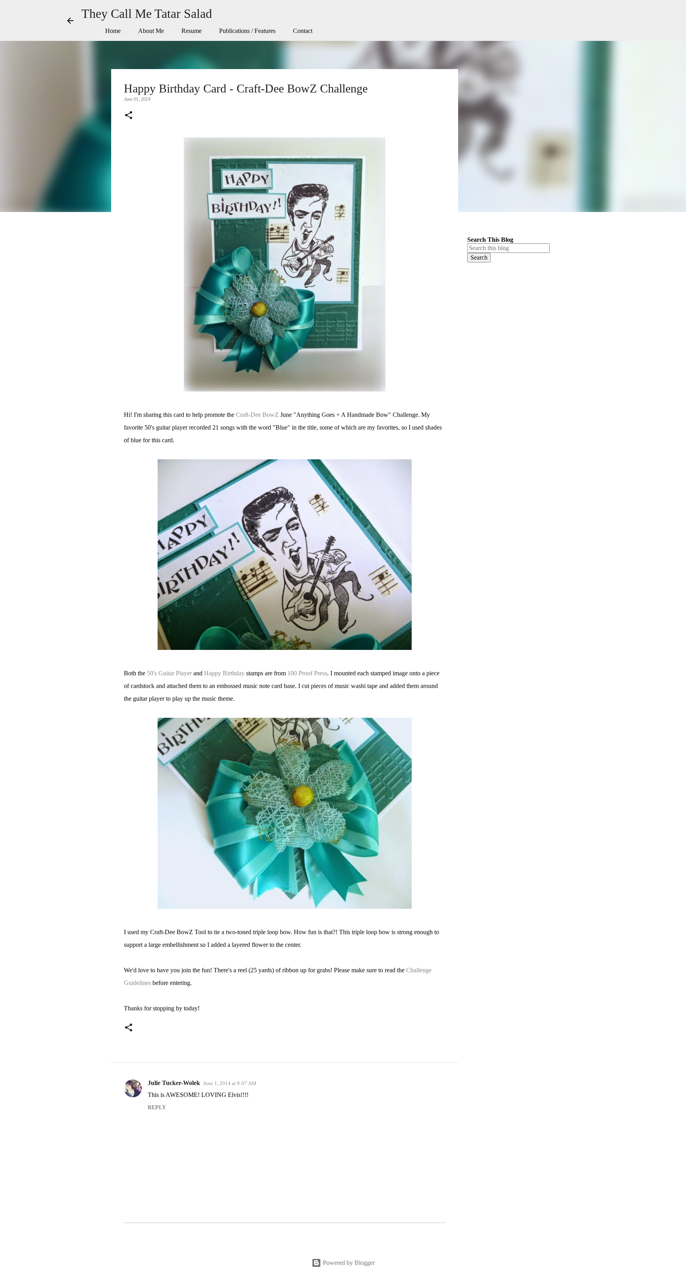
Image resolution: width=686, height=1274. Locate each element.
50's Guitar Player (169, 673)
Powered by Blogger (348, 1262)
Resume (191, 30)
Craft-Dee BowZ (257, 414)
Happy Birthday (224, 673)
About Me (151, 30)
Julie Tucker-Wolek (174, 1082)
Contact (302, 30)
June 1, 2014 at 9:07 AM (229, 1083)
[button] (128, 115)
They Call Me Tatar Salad (146, 13)
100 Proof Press (307, 673)
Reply (157, 1107)
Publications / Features (247, 30)
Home (113, 30)
